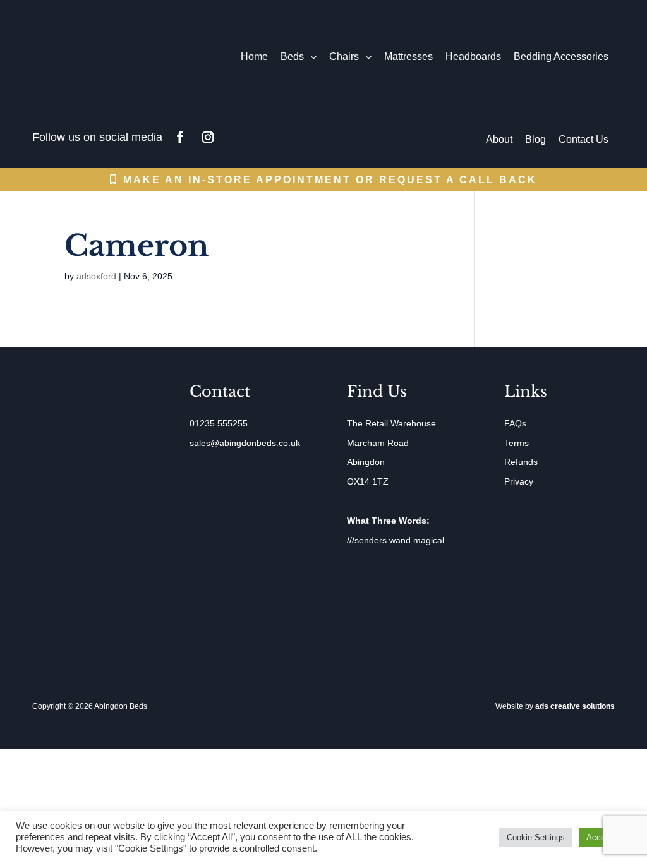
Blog (535, 139)
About (499, 139)
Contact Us (583, 139)
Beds (292, 56)
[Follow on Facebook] (180, 137)
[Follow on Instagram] (208, 137)
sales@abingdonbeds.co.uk (245, 443)
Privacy (518, 481)
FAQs (515, 423)
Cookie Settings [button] (536, 837)
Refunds (521, 462)
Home (254, 56)
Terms (516, 443)
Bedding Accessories (561, 56)
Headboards (473, 56)
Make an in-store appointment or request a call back (330, 179)
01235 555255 (219, 423)
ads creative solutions (575, 706)
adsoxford (96, 276)
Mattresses (408, 56)
